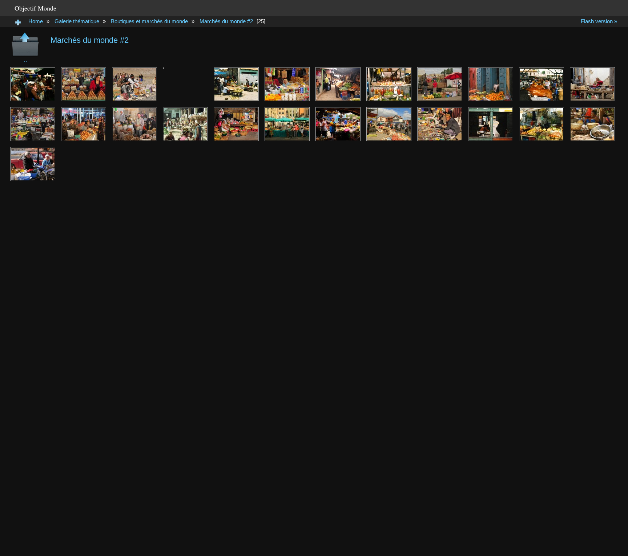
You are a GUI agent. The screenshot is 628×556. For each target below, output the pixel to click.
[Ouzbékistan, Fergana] (83, 84)
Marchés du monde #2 (226, 21)
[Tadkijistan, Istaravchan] (134, 124)
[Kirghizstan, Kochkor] (439, 84)
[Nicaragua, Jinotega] (338, 84)
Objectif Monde (35, 8)
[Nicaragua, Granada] (236, 124)
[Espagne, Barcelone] (287, 124)
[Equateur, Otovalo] (541, 84)
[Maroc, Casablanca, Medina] (490, 84)
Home (35, 21)
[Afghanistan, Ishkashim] (134, 84)
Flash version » (599, 21)
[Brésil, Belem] (490, 124)
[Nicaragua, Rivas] (338, 124)
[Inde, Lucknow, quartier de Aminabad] (185, 124)
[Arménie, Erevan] (32, 124)
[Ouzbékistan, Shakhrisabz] (83, 124)
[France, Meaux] (185, 84)
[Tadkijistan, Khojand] (287, 84)
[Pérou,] (236, 84)
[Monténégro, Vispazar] (32, 164)
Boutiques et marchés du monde (149, 21)
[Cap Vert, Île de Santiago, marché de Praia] (32, 84)
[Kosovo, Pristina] (388, 124)
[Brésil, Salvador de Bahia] (388, 84)
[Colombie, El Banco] (541, 124)
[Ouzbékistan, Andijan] (439, 124)
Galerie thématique (77, 21)
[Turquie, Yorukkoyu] (592, 84)
